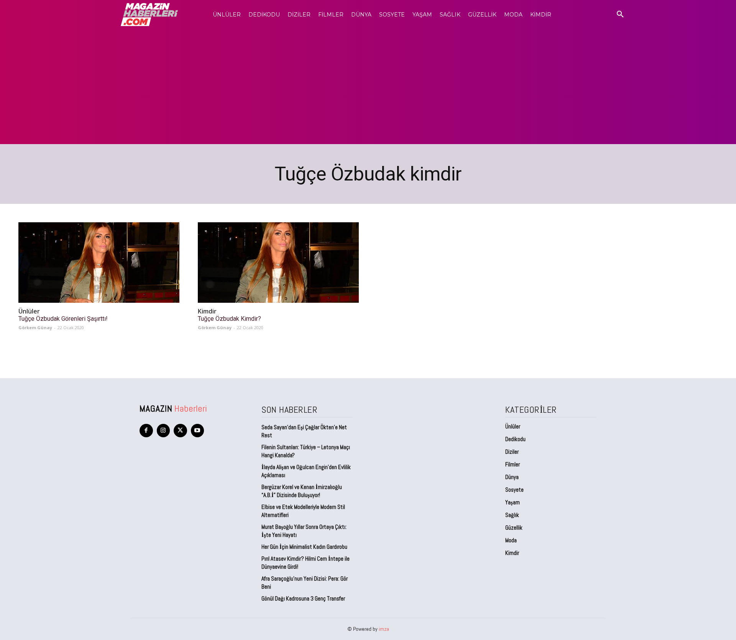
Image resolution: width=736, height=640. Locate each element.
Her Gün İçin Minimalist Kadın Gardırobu (304, 546)
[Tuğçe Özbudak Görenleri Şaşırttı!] (98, 262)
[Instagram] (163, 430)
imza (384, 628)
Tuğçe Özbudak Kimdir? (229, 318)
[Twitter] (180, 430)
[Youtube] (197, 430)
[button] (620, 14)
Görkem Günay (35, 327)
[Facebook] (146, 430)
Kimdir (207, 311)
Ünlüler (29, 311)
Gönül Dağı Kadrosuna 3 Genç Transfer (303, 598)
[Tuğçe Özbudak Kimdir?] (278, 262)
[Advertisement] (368, 86)
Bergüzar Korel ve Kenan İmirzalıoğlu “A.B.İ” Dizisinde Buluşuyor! (301, 491)
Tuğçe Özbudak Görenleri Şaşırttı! (63, 318)
